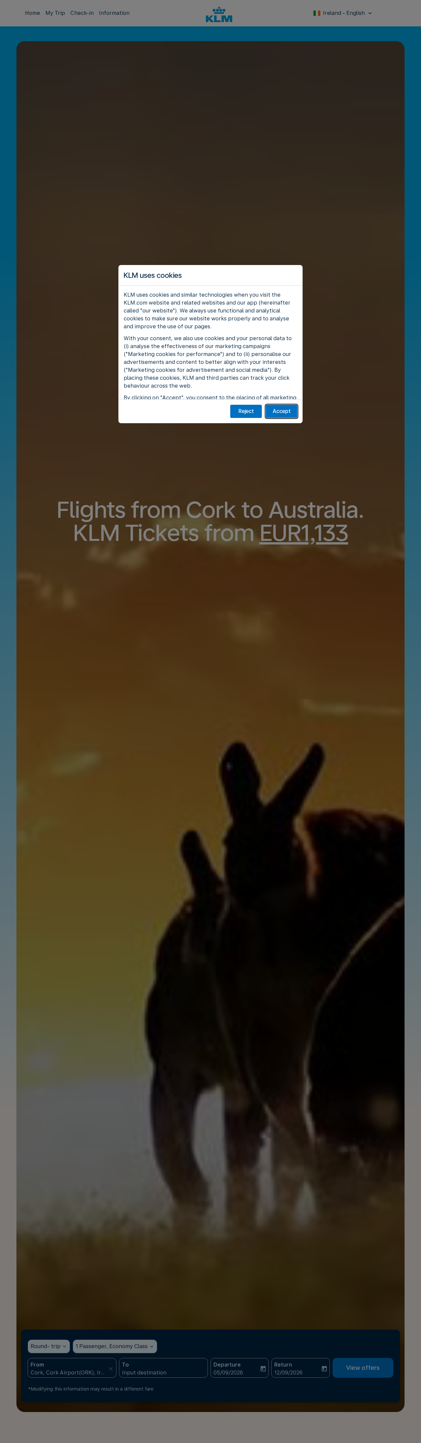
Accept (282, 411)
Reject (246, 411)
